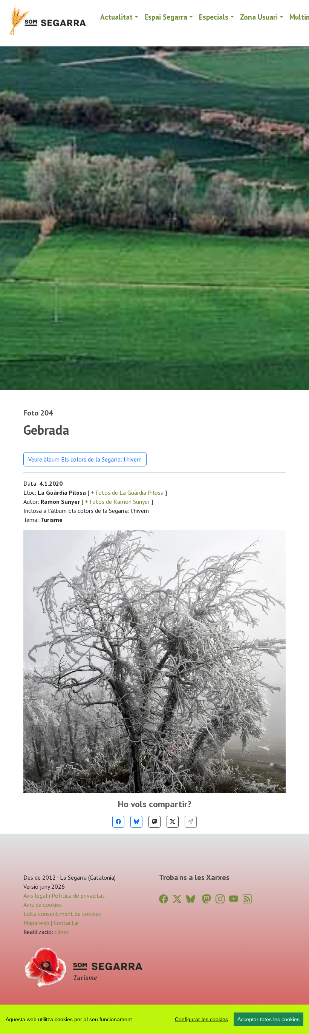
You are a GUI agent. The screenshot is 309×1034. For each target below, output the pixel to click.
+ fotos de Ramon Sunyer (117, 501)
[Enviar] (191, 822)
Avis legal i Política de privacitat (64, 895)
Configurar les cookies (201, 1019)
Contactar (66, 922)
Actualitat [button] (116, 17)
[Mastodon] (154, 822)
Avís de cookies (42, 904)
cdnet (61, 932)
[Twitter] (173, 822)
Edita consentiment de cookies (62, 913)
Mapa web (36, 922)
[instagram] (220, 899)
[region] (154, 1019)
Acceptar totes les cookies (268, 1019)
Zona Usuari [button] (259, 17)
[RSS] (247, 899)
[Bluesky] (136, 822)
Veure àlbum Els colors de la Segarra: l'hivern (85, 459)
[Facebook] (118, 822)
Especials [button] (213, 17)
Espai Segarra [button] (165, 17)
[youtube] (233, 899)
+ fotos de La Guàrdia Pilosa (127, 492)
